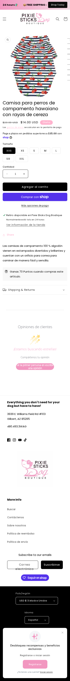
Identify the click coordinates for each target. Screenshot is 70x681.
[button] (4, 19)
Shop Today (57, 4)
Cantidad (8, 166)
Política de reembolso (20, 533)
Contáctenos (15, 517)
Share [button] (10, 235)
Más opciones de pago (35, 205)
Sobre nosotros (16, 525)
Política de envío (17, 542)
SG (8, 159)
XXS (9, 150)
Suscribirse (52, 565)
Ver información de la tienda (25, 225)
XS (22, 150)
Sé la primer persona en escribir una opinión (35, 366)
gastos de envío (15, 127)
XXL (21, 159)
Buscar (11, 509)
